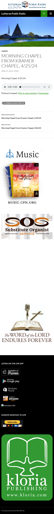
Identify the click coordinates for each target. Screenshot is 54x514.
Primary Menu (50, 13)
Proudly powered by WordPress (13, 511)
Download (43, 93)
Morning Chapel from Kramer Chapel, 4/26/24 (21, 126)
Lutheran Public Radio (13, 13)
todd (16, 71)
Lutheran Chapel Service (14, 103)
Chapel (4, 51)
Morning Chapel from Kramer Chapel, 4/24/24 (21, 116)
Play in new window (27, 93)
